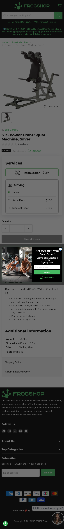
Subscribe (47, 272)
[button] (5, 523)
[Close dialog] (60, 249)
